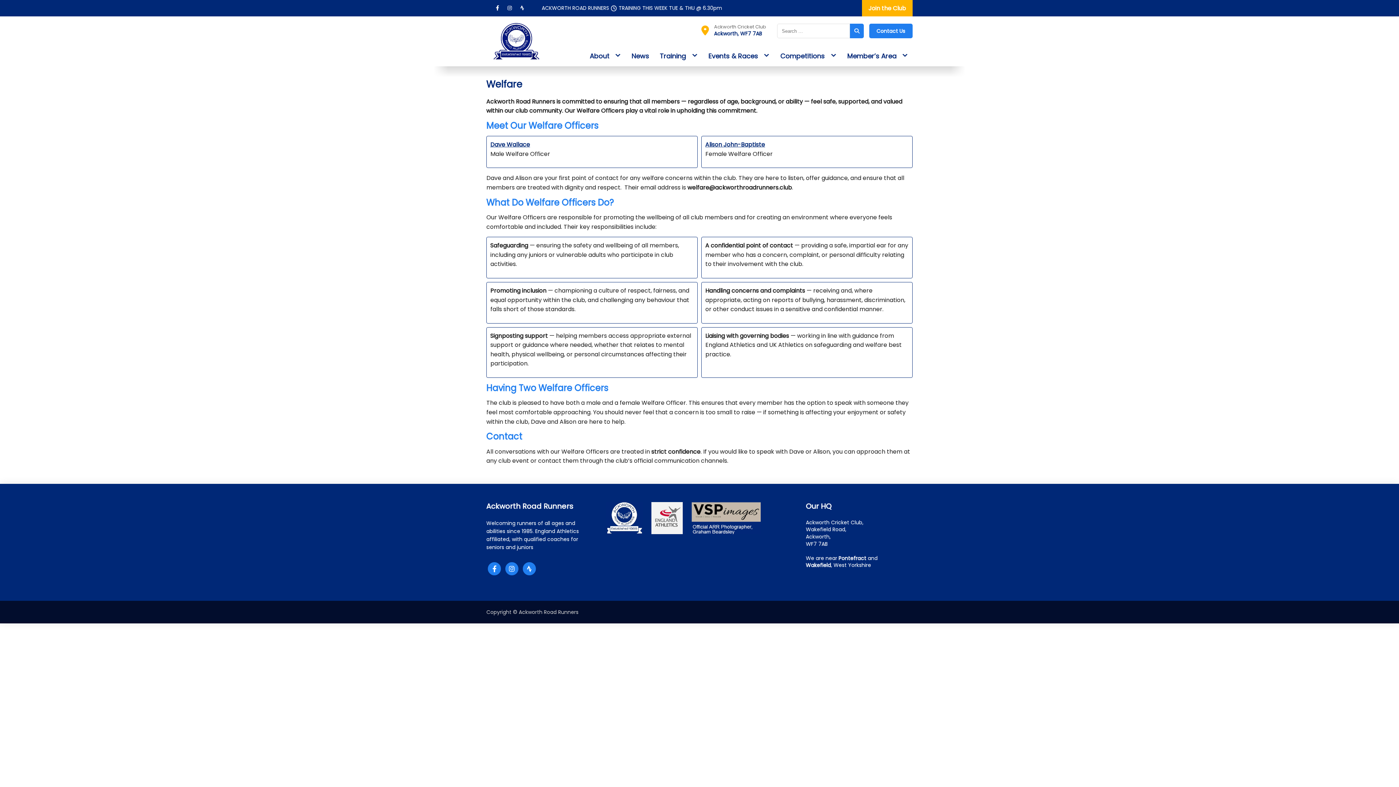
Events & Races (733, 55)
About (600, 55)
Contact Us (891, 31)
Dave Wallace (510, 144)
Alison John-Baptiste (735, 144)
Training (673, 55)
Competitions (802, 55)
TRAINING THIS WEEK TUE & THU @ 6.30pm (670, 8)
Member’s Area (872, 55)
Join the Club (887, 8)
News (640, 55)
